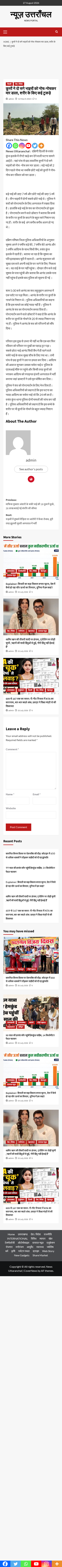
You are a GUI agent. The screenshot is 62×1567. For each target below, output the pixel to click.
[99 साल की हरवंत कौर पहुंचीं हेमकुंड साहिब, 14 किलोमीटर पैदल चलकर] (31, 1013)
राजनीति (48, 1234)
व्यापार (42, 1238)
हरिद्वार (21, 1027)
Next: (29, 519)
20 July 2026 (23, 1043)
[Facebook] (9, 146)
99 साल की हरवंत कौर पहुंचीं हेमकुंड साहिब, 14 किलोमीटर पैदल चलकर (30, 869)
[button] (6, 31)
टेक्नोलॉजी (22, 571)
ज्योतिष (50, 1246)
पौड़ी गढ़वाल (31, 969)
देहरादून (43, 571)
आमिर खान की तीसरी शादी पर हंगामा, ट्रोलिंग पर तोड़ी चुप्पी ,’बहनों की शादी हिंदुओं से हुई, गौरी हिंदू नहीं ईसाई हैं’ (30, 643)
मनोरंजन (21, 631)
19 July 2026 (23, 592)
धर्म (6, 1251)
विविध (33, 1238)
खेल (50, 1238)
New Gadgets (21, 1255)
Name (10, 794)
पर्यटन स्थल (24, 1251)
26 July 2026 (23, 985)
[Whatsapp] (15, 146)
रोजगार (9, 1246)
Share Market (40, 1255)
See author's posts (31, 469)
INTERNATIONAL (17, 1238)
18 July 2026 (23, 710)
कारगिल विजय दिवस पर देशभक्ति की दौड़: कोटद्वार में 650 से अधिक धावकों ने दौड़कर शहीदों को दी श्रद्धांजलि (30, 855)
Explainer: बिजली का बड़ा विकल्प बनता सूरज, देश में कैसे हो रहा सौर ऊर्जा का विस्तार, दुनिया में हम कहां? (30, 585)
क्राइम (36, 1251)
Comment (12, 749)
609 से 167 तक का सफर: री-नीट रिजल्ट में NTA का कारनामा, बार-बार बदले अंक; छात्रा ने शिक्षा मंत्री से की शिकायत (31, 702)
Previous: (30, 504)
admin (11, 99)
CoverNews (30, 1270)
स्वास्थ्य (40, 1246)
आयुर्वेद (30, 1246)
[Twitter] (35, 146)
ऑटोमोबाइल (23, 1242)
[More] (41, 146)
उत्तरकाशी (10, 1022)
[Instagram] (22, 146)
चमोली (31, 1022)
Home (11, 1234)
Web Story (48, 1251)
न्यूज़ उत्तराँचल (31, 15)
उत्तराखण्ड (10, 571)
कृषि (13, 1251)
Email (37, 794)
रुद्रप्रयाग (11, 1027)
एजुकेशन (21, 690)
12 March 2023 (24, 99)
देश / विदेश (19, 84)
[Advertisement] (31, 64)
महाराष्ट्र (31, 631)
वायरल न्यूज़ (11, 575)
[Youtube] (28, 146)
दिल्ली (9, 84)
